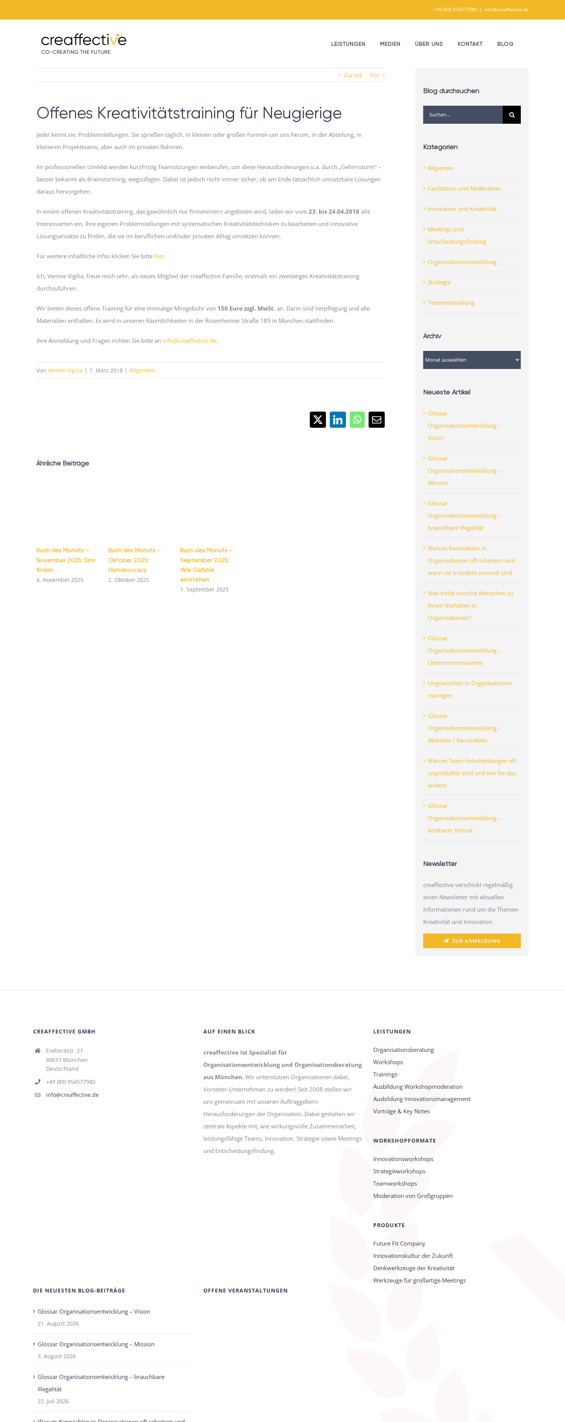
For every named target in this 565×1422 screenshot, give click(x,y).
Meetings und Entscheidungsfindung (457, 235)
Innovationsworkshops (403, 1159)
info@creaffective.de (506, 9)
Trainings (385, 1074)
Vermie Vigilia (65, 370)
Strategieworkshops (399, 1171)
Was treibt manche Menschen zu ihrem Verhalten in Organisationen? (470, 605)
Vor (374, 75)
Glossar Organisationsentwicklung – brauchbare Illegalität (464, 515)
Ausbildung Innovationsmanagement (421, 1099)
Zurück (353, 75)
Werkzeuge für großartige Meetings (419, 1280)
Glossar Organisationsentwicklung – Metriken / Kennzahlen (464, 728)
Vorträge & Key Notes (401, 1111)
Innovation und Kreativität (462, 209)
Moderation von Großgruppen (413, 1195)
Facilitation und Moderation (464, 188)
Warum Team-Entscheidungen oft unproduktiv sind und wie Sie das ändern (472, 773)
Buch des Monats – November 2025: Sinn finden (66, 560)
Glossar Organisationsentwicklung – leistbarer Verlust (464, 818)
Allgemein (142, 370)
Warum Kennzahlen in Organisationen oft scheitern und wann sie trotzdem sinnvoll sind (471, 560)
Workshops (388, 1062)
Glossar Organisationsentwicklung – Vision (464, 425)
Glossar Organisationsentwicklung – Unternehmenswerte (464, 650)
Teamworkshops (395, 1183)
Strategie (439, 282)
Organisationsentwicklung (462, 262)
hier (159, 256)
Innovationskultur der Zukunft (413, 1255)
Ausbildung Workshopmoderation (418, 1086)
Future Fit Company (399, 1243)
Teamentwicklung (451, 302)
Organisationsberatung (403, 1049)
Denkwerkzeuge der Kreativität (413, 1268)
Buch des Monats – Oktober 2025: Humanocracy (134, 560)
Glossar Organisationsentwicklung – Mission (464, 470)
